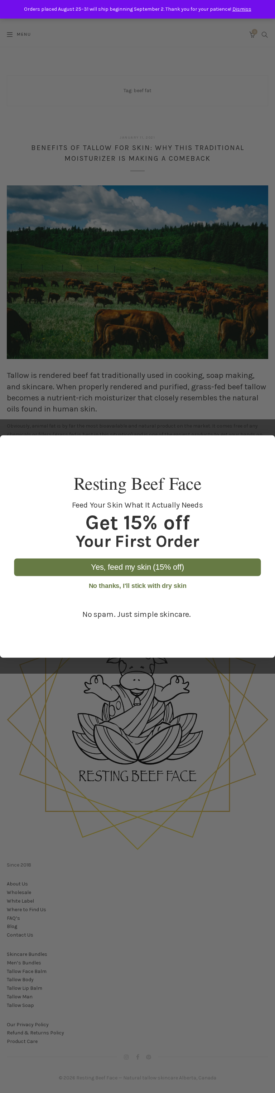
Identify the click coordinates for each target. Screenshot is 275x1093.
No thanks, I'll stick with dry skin (138, 586)
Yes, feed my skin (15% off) (137, 567)
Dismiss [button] (241, 9)
